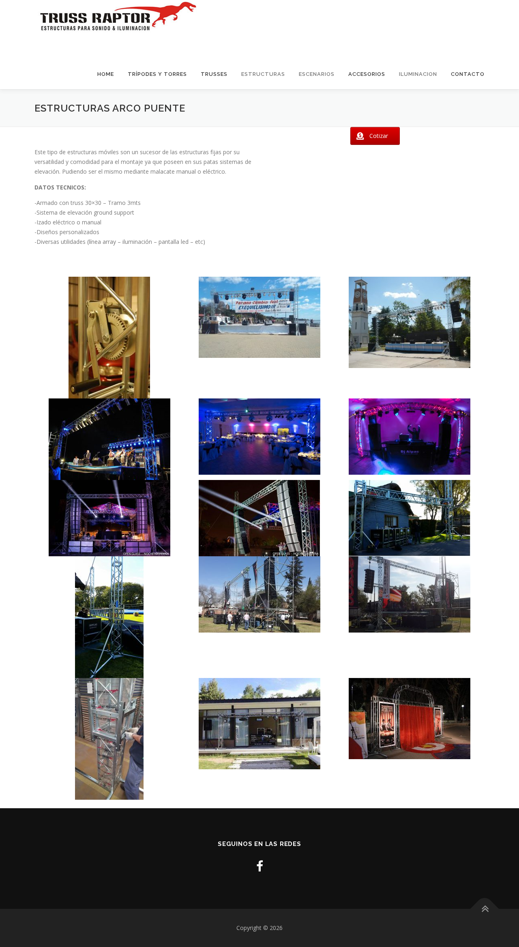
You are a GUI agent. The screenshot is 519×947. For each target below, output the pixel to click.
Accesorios (366, 74)
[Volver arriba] (484, 909)
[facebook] (259, 866)
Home (105, 74)
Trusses (214, 74)
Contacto (468, 74)
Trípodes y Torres (157, 74)
